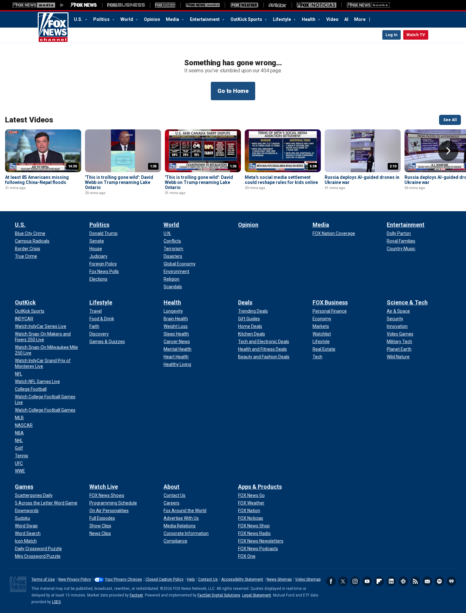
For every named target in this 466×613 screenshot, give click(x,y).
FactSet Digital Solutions (218, 595)
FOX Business (330, 302)
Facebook (331, 581)
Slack (403, 581)
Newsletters (427, 581)
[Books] (368, 5)
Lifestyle (282, 19)
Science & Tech (407, 302)
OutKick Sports (246, 19)
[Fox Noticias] (316, 5)
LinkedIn (391, 581)
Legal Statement (256, 595)
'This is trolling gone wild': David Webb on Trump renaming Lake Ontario (119, 182)
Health (309, 19)
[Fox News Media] (83, 5)
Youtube (367, 581)
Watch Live (103, 486)
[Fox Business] (126, 5)
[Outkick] (278, 5)
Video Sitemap (307, 579)
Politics (102, 19)
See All (450, 120)
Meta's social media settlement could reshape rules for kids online (281, 180)
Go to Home (233, 91)
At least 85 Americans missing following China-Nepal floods (37, 180)
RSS (415, 581)
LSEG (56, 602)
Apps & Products (260, 486)
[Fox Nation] (165, 5)
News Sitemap (279, 579)
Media (173, 19)
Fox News (53, 27)
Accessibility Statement (242, 579)
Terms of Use (43, 579)
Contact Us (208, 579)
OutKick (25, 302)
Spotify (439, 581)
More (360, 19)
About (171, 486)
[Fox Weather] (244, 5)
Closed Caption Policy (165, 579)
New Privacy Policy (74, 579)
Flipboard (379, 581)
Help (191, 579)
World (127, 19)
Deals (245, 302)
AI (346, 19)
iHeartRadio (451, 581)
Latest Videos (29, 119)
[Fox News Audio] (202, 5)
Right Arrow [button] (448, 151)
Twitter (343, 581)
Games (24, 486)
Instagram (355, 581)
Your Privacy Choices (123, 579)
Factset (136, 595)
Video (332, 19)
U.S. (78, 19)
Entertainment (205, 19)
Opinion (152, 19)
